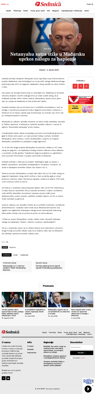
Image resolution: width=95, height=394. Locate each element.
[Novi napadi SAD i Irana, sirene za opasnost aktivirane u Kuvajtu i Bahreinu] (82, 299)
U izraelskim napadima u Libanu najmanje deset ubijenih (35, 311)
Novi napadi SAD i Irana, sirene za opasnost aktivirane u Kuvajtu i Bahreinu (81, 312)
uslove (83, 358)
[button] (90, 4)
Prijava (80, 353)
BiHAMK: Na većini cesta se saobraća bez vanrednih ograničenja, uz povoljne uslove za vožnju (55, 349)
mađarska (24, 255)
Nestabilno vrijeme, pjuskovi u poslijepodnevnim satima (55, 357)
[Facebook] (75, 86)
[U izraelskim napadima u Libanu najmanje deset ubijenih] (36, 299)
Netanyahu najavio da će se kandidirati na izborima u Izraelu (59, 311)
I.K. (7, 242)
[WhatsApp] (86, 86)
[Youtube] (8, 378)
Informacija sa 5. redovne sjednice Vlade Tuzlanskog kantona (14, 268)
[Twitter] (80, 86)
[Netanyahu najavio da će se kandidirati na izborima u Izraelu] (59, 299)
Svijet (47, 49)
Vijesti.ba (12, 247)
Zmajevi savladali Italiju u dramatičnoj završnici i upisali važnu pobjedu (54, 363)
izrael (15, 255)
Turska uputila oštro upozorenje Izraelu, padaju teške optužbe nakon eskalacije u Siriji (13, 312)
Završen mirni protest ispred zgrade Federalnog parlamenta (49, 267)
